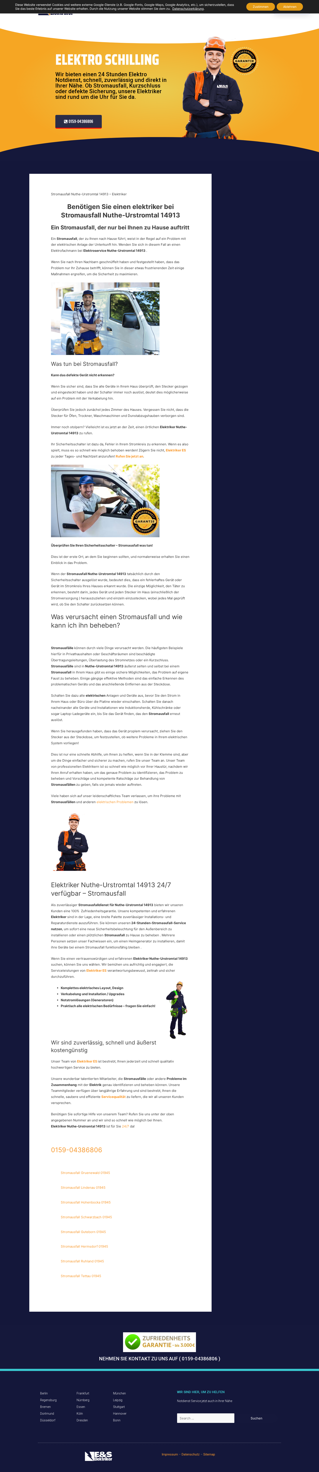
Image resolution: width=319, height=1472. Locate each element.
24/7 (126, 1126)
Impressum (170, 1454)
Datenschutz (191, 1454)
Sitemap (209, 1454)
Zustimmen (260, 6)
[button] (78, 122)
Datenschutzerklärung (188, 8)
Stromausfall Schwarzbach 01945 (86, 1217)
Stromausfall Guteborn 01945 (83, 1232)
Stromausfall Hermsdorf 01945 (84, 1246)
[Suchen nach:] (206, 1418)
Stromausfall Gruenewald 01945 (85, 1173)
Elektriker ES (96, 970)
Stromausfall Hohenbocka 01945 (86, 1202)
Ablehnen (289, 6)
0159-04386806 (76, 1150)
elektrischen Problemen (115, 802)
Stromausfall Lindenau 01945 (83, 1187)
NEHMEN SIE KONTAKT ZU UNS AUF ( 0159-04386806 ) (159, 1358)
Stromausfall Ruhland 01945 (82, 1261)
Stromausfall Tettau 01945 (81, 1276)
